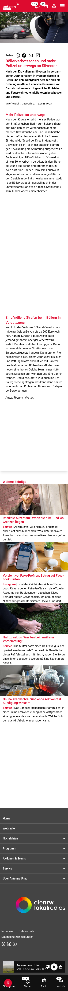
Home (6, 818)
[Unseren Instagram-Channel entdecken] (15, 944)
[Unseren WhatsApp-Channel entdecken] (3, 944)
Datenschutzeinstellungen (17, 937)
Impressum (8, 931)
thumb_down (48, 967)
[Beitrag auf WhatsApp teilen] (18, 55)
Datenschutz (26, 931)
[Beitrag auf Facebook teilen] (24, 55)
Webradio (9, 828)
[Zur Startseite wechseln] (11, 6)
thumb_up (60, 967)
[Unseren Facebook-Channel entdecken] (9, 944)
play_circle (54, 967)
